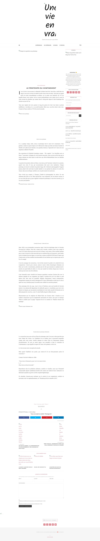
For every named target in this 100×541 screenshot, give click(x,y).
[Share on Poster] (24, 417)
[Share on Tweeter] (35, 417)
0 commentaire (60, 420)
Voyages (55, 45)
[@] (3, 514)
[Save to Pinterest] (47, 417)
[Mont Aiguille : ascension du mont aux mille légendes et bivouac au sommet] (61, 432)
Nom (20, 478)
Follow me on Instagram (51, 520)
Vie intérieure (47, 45)
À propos (62, 45)
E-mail (36, 478)
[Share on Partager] (58, 417)
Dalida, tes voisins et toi (40, 467)
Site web (51, 478)
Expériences (39, 45)
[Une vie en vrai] (50, 20)
